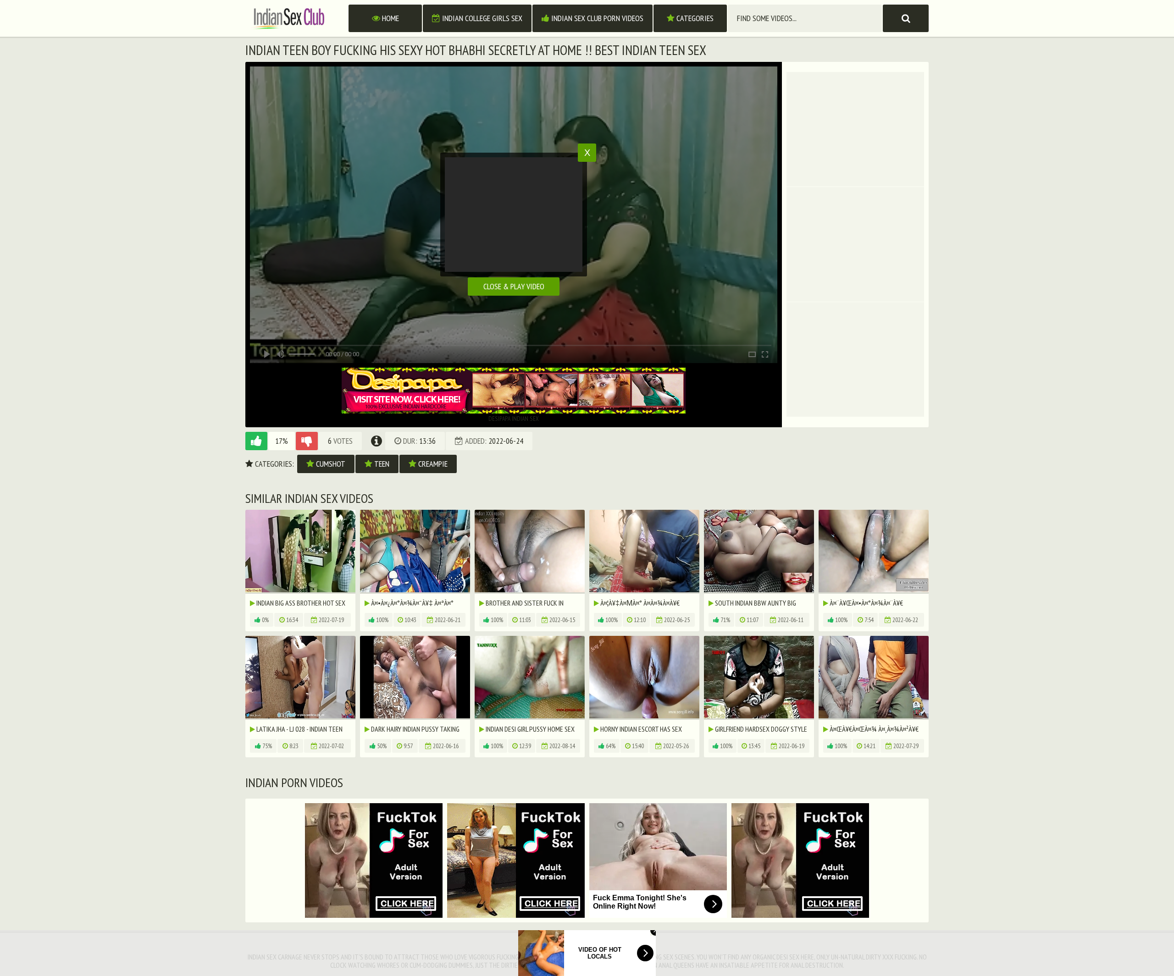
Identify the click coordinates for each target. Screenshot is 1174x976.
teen (380, 463)
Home (389, 18)
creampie (432, 463)
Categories (694, 18)
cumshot (329, 463)
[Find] (906, 18)
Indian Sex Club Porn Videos (596, 18)
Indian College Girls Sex (481, 18)
